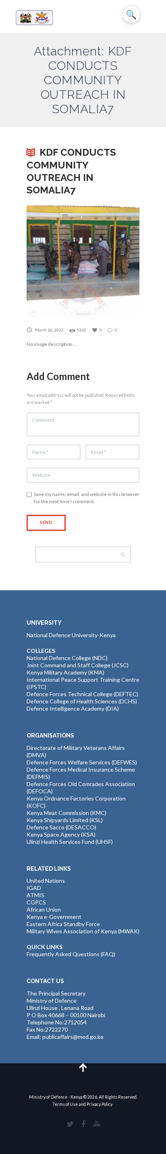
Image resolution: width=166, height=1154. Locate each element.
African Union (44, 909)
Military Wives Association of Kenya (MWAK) (83, 931)
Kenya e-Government (54, 916)
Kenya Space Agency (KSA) (61, 834)
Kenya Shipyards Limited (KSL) (65, 820)
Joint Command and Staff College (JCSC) (78, 665)
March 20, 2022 (49, 329)
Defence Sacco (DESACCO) (61, 827)
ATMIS (35, 895)
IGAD (34, 887)
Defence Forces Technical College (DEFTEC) (82, 694)
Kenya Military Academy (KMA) (65, 672)
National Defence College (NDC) (67, 657)
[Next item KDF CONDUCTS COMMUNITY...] (111, 262)
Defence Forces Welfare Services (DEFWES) (82, 762)
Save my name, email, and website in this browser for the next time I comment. (86, 497)
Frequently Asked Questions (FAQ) (71, 954)
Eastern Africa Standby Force (63, 923)
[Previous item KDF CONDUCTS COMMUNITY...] (55, 262)
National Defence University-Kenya (71, 635)
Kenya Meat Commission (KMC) (66, 812)
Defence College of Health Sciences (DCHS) (82, 701)
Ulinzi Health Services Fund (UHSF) (70, 841)
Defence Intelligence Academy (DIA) (73, 708)
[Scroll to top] (83, 1067)
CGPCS (36, 902)
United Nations (46, 880)
